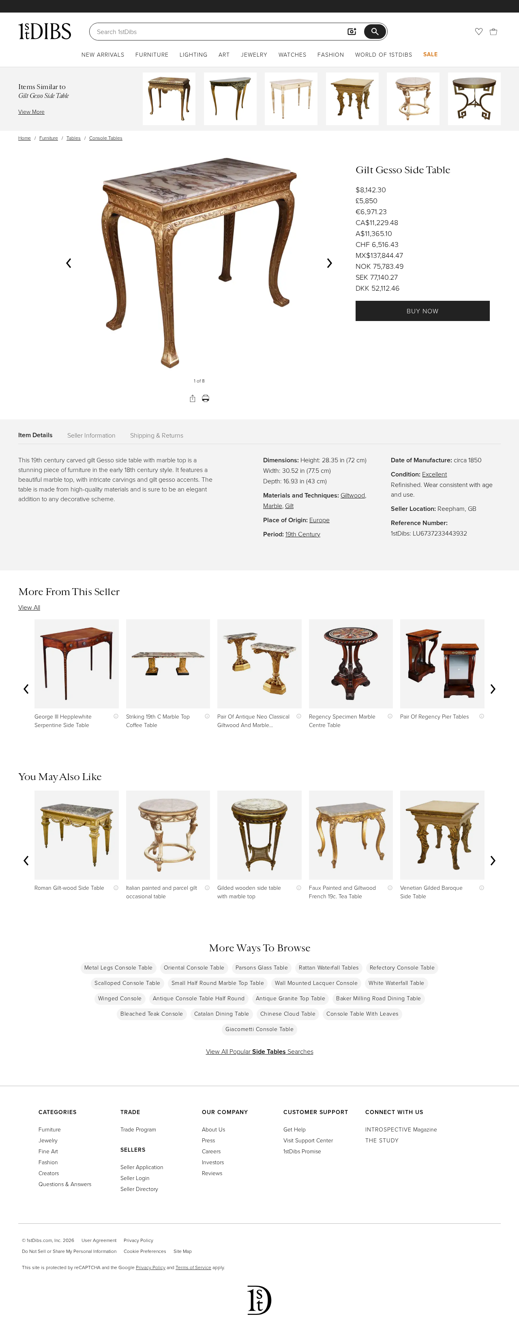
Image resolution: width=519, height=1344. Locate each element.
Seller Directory (139, 1189)
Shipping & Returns (156, 435)
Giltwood (353, 495)
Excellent (434, 474)
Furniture (152, 54)
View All (29, 607)
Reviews (212, 1173)
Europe (319, 519)
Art (224, 54)
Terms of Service (193, 1267)
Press (208, 1140)
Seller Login (135, 1178)
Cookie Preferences (145, 1251)
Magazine (401, 1129)
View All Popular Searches (259, 1051)
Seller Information (91, 435)
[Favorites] (479, 31)
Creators (49, 1173)
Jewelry (254, 54)
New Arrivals (102, 54)
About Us (213, 1129)
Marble (272, 505)
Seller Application (141, 1167)
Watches (293, 54)
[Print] (205, 398)
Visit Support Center (308, 1140)
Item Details (35, 435)
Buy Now (423, 310)
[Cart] (493, 31)
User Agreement (98, 1240)
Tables (73, 137)
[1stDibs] (44, 31)
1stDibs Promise (302, 1151)
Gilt (289, 505)
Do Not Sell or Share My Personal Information (69, 1251)
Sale (430, 54)
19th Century (302, 534)
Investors (213, 1162)
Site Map (183, 1251)
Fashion (330, 54)
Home (24, 137)
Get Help (294, 1129)
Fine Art (48, 1151)
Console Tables (105, 137)
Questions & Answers (65, 1184)
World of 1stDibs (383, 54)
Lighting (194, 54)
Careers (211, 1151)
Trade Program (138, 1129)
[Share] (192, 398)
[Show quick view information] (114, 716)
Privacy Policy (138, 1240)
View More (31, 111)
